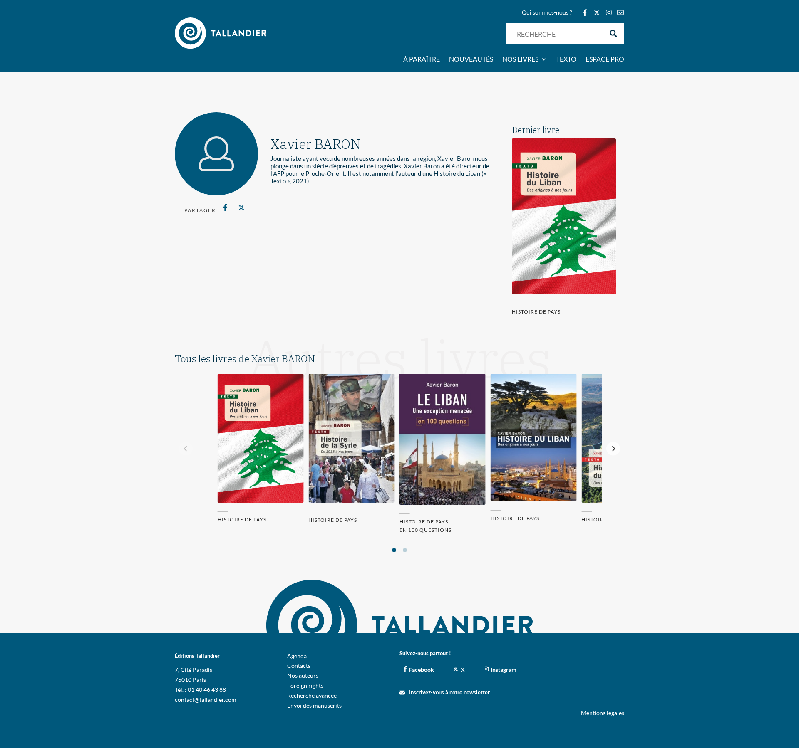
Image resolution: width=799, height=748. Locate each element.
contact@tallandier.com (205, 699)
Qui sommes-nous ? (547, 13)
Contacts (298, 665)
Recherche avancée (312, 695)
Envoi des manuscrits (314, 705)
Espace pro (605, 59)
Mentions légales (602, 712)
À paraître (421, 59)
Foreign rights (305, 685)
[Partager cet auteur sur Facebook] (225, 207)
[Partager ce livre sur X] (241, 207)
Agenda (297, 655)
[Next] (613, 448)
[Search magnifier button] (613, 33)
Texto (566, 59)
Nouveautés (471, 59)
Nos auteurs (302, 675)
